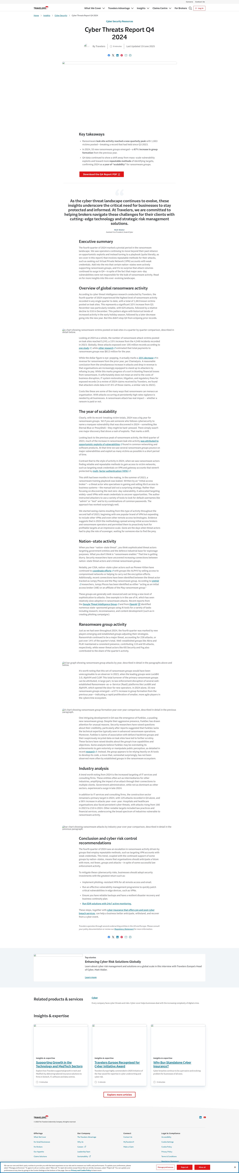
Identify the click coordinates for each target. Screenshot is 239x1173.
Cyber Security (61, 15)
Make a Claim (128, 1147)
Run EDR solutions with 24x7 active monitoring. (107, 904)
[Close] (235, 1167)
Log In (200, 8)
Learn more (91, 977)
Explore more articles (119, 1095)
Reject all (184, 1167)
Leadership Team (83, 1152)
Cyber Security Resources (119, 21)
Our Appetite (39, 1152)
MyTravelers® (128, 1142)
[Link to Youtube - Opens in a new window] (205, 1117)
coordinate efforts (102, 571)
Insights (46, 15)
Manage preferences (165, 1167)
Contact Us (200, 2)
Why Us (80, 1142)
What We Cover (40, 1137)
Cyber (95, 998)
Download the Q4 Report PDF (100, 174)
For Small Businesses (42, 1142)
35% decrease (146, 358)
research (90, 752)
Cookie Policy (166, 1147)
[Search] (190, 8)
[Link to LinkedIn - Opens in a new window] (200, 1117)
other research (105, 348)
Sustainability (84, 1156)
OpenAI (133, 604)
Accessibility (166, 1137)
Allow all (202, 1167)
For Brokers (38, 1147)
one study (84, 348)
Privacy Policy (166, 1152)
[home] (41, 7)
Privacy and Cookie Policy (81, 1170)
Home (36, 15)
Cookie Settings (167, 1142)
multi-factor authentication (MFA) (110, 471)
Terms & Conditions (169, 1156)
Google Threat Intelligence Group (100, 604)
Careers (189, 2)
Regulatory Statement (124, 929)
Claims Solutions (40, 1156)
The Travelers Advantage (86, 1137)
